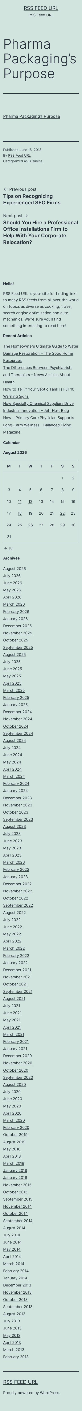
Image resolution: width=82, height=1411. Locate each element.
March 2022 (14, 948)
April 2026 (12, 597)
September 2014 (18, 1221)
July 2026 (12, 576)
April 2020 (12, 1113)
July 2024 (12, 747)
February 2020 (16, 1127)
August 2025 (14, 654)
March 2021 (13, 1034)
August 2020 (14, 1084)
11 (19, 501)
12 (30, 501)
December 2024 (17, 712)
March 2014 (13, 1264)
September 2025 (18, 647)
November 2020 (17, 1063)
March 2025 (14, 690)
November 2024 (17, 719)
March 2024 (14, 776)
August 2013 (14, 1314)
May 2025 (12, 676)
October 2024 (15, 726)
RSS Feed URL (41, 8)
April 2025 (12, 683)
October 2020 (15, 1070)
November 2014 (17, 1206)
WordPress (49, 1392)
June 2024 (12, 755)
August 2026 (14, 568)
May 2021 (11, 1020)
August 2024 (14, 740)
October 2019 (15, 1134)
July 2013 (11, 1321)
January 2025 (15, 704)
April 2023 (12, 855)
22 (62, 513)
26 (30, 525)
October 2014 (15, 1213)
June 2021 (12, 1013)
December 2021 (17, 970)
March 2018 (13, 1163)
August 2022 (14, 912)
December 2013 (17, 1285)
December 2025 (17, 626)
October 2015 (15, 1192)
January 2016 (15, 1177)
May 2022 (12, 934)
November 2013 (17, 1292)
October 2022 (15, 898)
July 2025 (12, 661)
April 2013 (12, 1342)
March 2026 (14, 604)
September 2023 (18, 819)
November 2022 (17, 891)
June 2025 (12, 669)
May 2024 (12, 762)
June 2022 (12, 927)
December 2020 (17, 1056)
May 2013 (11, 1335)
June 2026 (12, 583)
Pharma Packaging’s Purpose (31, 116)
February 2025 (16, 697)
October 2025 (15, 640)
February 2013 (16, 1357)
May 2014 (12, 1249)
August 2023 (14, 826)
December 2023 (17, 798)
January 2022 (15, 963)
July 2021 (11, 1005)
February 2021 (16, 1041)
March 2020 (14, 1120)
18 (20, 513)
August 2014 (14, 1228)
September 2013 (17, 1307)
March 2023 (14, 862)
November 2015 (17, 1185)
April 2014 (12, 1256)
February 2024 (16, 783)
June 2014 (12, 1242)
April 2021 (12, 1027)
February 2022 (16, 955)
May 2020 (12, 1106)
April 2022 (12, 941)
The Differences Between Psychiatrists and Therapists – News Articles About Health (37, 374)
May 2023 (12, 848)
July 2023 (12, 833)
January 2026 (15, 619)
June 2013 (12, 1328)
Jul (10, 548)
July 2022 (12, 920)
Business (35, 161)
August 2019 (14, 1142)
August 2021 (14, 998)
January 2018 (15, 1170)
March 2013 (13, 1349)
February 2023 (16, 869)
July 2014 (11, 1235)
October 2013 (15, 1299)
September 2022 (18, 905)
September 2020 (18, 1077)
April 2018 (12, 1156)
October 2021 (15, 984)
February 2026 (16, 611)
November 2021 (17, 977)
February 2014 (16, 1271)
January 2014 (15, 1278)
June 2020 (12, 1099)
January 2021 (15, 1048)
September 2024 (18, 733)
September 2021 (17, 991)
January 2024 (15, 790)
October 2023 (15, 812)
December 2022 (17, 884)
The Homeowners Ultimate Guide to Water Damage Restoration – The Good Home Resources (40, 353)
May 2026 (12, 590)
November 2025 (17, 633)
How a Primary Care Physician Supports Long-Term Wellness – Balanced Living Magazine (38, 424)
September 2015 (17, 1199)
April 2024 (12, 769)
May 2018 (11, 1149)
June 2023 (12, 841)
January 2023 (15, 877)
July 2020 (12, 1091)
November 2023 (17, 805)
